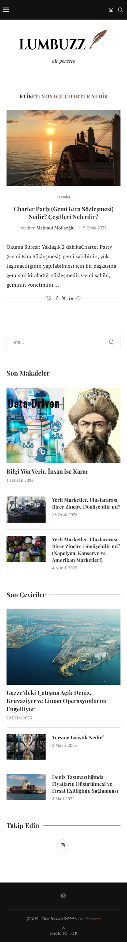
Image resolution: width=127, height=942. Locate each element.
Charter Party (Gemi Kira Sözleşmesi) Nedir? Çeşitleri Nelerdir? (64, 213)
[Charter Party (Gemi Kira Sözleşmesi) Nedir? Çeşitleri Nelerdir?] (63, 148)
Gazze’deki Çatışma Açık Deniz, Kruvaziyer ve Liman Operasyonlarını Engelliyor (57, 701)
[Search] (120, 9)
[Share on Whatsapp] (78, 298)
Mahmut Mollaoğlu (55, 228)
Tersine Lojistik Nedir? (78, 737)
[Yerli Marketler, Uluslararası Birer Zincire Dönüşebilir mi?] (26, 509)
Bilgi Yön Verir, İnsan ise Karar (47, 471)
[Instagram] (111, 9)
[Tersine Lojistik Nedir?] (26, 747)
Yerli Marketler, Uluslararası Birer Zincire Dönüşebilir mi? (86, 503)
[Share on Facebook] (57, 298)
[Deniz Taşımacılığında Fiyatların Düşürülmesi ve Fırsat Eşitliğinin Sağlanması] (26, 787)
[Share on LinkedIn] (71, 298)
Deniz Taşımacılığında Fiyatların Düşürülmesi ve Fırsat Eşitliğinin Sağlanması (85, 784)
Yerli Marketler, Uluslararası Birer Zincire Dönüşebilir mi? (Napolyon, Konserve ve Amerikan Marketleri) (86, 549)
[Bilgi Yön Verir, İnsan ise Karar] (63, 425)
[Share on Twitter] (64, 298)
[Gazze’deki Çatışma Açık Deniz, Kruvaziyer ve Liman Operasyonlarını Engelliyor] (63, 647)
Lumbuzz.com (89, 918)
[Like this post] (49, 298)
